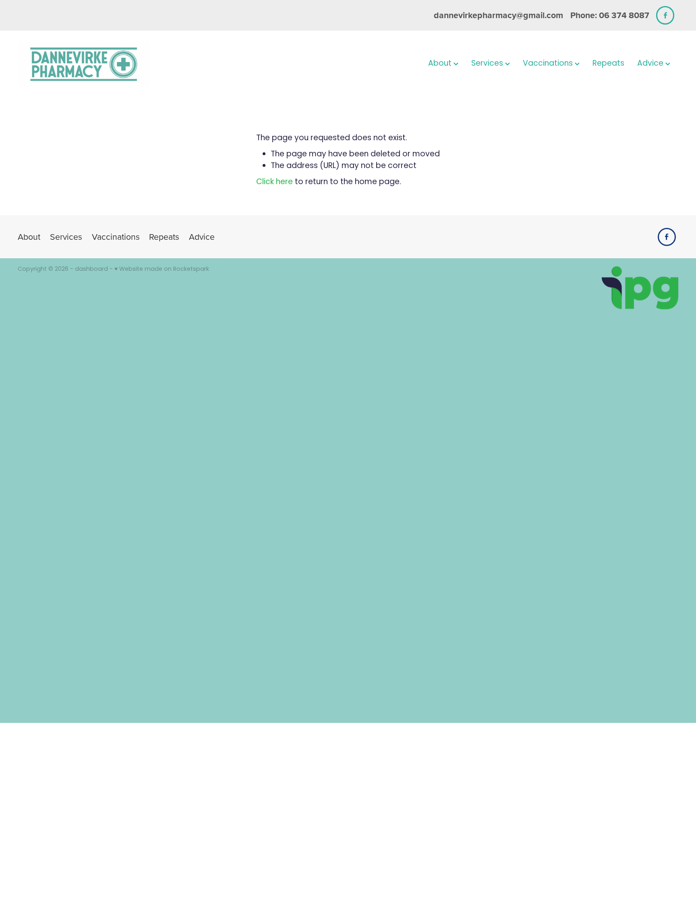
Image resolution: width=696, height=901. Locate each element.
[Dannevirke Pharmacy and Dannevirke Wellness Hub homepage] (84, 64)
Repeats (608, 64)
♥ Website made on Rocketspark (161, 269)
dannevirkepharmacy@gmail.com (498, 15)
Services (488, 64)
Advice (651, 64)
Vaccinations (549, 64)
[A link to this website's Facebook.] (665, 15)
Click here (274, 182)
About (441, 64)
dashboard (91, 269)
